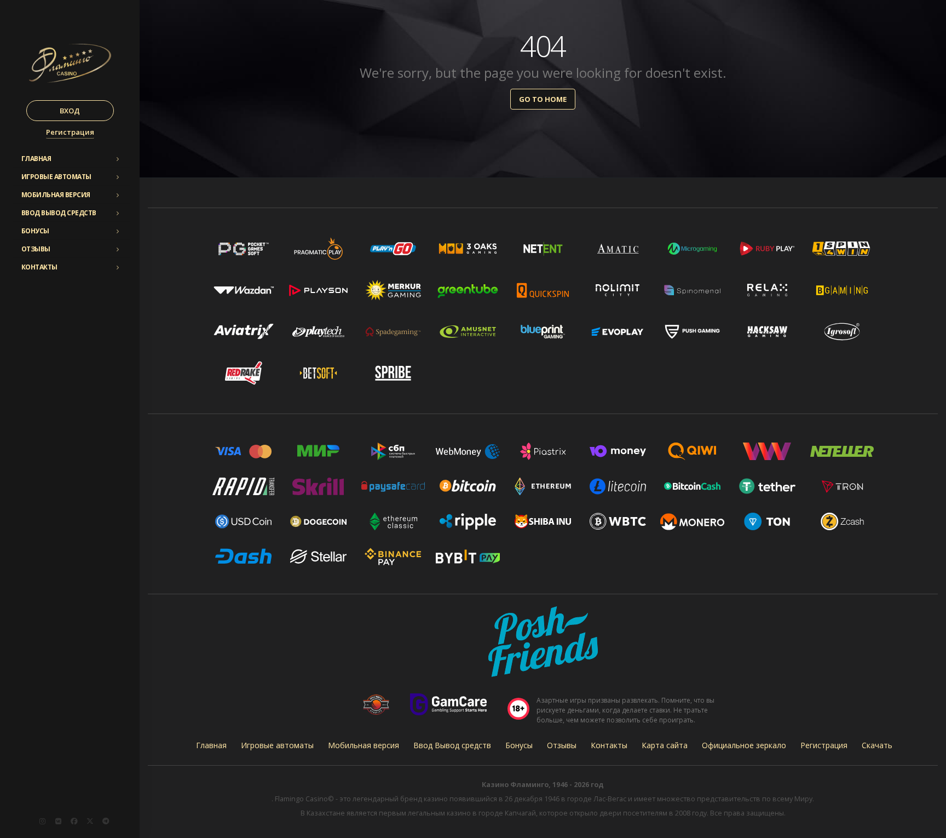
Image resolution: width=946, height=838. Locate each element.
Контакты (39, 267)
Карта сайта (665, 745)
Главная (36, 158)
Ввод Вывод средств (58, 212)
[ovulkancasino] (89, 821)
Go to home (543, 99)
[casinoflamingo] (58, 821)
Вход (70, 111)
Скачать (877, 745)
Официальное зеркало (744, 745)
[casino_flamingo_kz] (42, 821)
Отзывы (35, 249)
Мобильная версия (55, 194)
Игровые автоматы (56, 176)
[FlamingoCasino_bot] (105, 821)
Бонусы (35, 231)
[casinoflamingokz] (74, 821)
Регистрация (70, 132)
